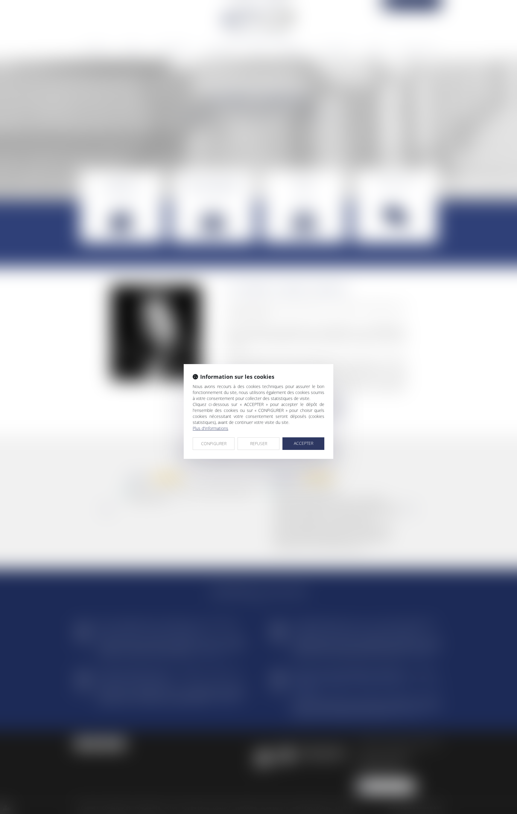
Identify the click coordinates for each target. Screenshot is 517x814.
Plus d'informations (210, 428)
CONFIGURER (213, 443)
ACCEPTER (303, 443)
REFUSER (258, 443)
